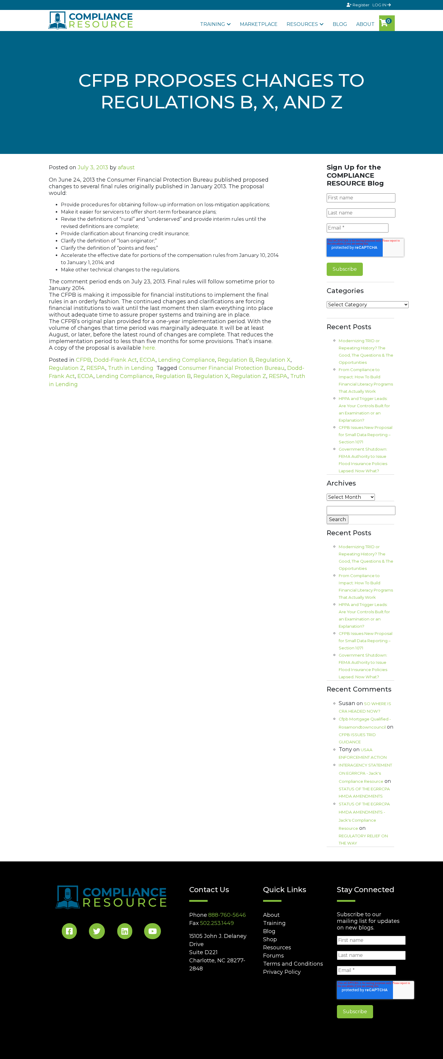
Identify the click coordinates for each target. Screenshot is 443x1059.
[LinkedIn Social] (124, 932)
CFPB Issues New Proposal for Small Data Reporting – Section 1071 (365, 434)
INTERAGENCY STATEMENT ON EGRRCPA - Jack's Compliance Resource (365, 773)
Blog (340, 24)
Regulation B (235, 360)
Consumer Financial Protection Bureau (231, 368)
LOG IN (379, 4)
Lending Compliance (186, 360)
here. (149, 348)
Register (361, 4)
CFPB (83, 360)
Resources (302, 24)
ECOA (148, 360)
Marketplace (259, 24)
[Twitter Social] (97, 932)
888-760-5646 (227, 915)
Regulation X (273, 360)
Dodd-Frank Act (115, 360)
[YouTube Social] (152, 932)
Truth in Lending (130, 368)
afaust (126, 167)
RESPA (95, 368)
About (365, 24)
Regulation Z (66, 368)
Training (212, 24)
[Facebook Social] (69, 932)
